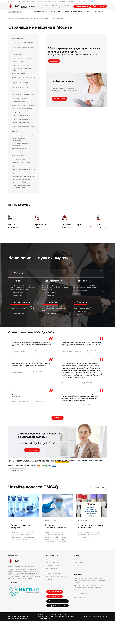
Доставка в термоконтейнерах (21, 115)
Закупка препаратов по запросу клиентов (21, 130)
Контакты (87, 1)
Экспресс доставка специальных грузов (23, 58)
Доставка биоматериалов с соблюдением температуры (20, 83)
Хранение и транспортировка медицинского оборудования (21, 181)
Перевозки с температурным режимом (24, 173)
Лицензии (14, 582)
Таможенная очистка (18, 155)
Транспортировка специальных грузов (23, 94)
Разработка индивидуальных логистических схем (21, 186)
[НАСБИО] (23, 590)
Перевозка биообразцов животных (22, 101)
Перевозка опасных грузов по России (23, 169)
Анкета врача (98, 11)
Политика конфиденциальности (18, 618)
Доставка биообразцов (19, 51)
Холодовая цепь (48, 1)
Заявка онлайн (83, 6)
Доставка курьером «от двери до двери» (22, 69)
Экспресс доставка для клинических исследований (22, 43)
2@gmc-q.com (17, 295)
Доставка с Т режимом (19, 73)
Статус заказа (99, 6)
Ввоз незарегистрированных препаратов (24, 135)
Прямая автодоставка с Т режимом (22, 108)
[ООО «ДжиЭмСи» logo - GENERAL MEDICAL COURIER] (14, 6)
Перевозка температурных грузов (22, 91)
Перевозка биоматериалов (20, 166)
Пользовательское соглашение (18, 616)
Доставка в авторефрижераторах (22, 119)
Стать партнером (59, 605)
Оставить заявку (59, 98)
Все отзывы (57, 417)
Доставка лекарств (17, 54)
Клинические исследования (65, 1)
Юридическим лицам (37, 11)
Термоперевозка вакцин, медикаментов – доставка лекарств (24, 78)
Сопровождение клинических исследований (20, 144)
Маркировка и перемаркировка (21, 162)
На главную (54, 61)
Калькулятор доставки (62, 461)
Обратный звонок (56, 596)
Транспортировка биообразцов (21, 87)
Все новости (97, 487)
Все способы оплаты (17, 470)
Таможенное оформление (19, 152)
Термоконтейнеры (76, 11)
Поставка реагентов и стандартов (23, 176)
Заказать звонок (32, 450)
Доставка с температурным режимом (29, 1)
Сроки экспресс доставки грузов (57, 576)
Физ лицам (87, 11)
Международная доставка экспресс (22, 47)
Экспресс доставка (54, 11)
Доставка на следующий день (20, 65)
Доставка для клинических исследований (24, 105)
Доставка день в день (18, 61)
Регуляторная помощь (18, 159)
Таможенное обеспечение (20, 148)
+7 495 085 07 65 (49, 7)
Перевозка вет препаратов (20, 98)
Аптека (67, 11)
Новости (49, 579)
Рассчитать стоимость (59, 601)
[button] (56, 273)
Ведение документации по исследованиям (19, 139)
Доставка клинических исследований (23, 126)
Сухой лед (77, 565)
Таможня (78, 1)
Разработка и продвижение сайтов (95, 616)
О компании (11, 1)
